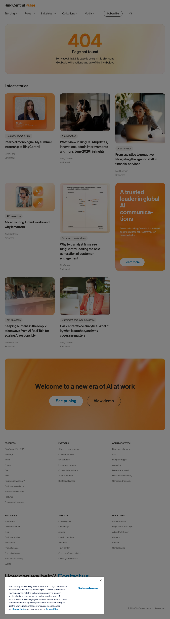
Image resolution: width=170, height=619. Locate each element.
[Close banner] (101, 580)
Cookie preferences (88, 588)
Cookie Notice (19, 609)
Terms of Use (52, 609)
